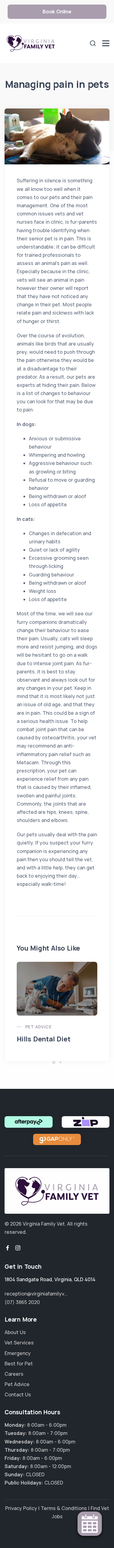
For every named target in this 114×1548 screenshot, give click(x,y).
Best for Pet (19, 1363)
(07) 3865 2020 (22, 1302)
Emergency (18, 1353)
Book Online (57, 11)
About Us (15, 1332)
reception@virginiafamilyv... (36, 1293)
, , (50, 1279)
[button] (53, 1062)
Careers (14, 1374)
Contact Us (18, 1394)
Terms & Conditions (64, 1508)
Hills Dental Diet (44, 1039)
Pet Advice (38, 1027)
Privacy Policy (21, 1508)
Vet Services (19, 1342)
